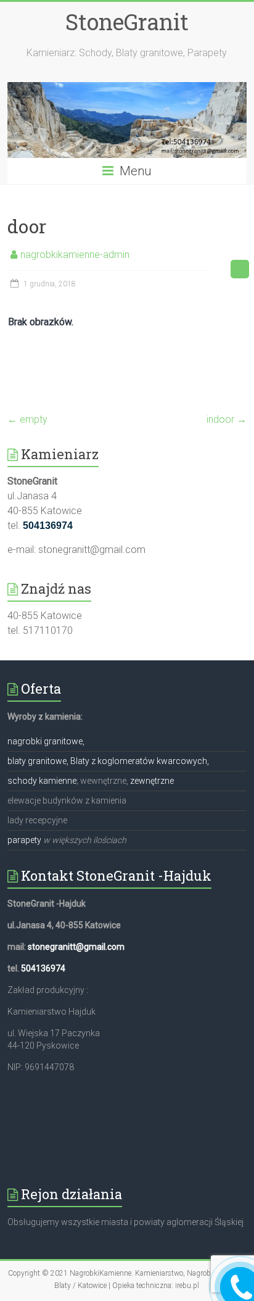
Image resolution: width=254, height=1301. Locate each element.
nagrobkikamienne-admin (74, 254)
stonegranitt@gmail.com (76, 947)
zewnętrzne (152, 781)
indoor (227, 419)
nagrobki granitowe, (45, 741)
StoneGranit (127, 21)
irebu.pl (187, 1285)
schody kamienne (41, 781)
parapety (24, 840)
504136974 (43, 968)
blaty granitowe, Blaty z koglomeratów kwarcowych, (108, 761)
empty (27, 419)
